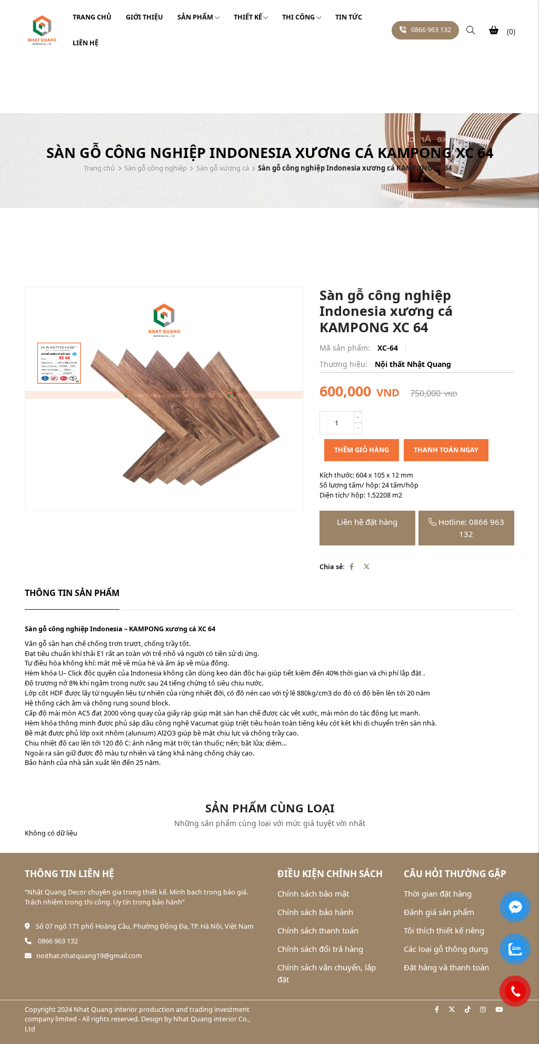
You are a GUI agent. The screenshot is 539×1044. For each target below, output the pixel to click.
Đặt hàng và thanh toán (446, 967)
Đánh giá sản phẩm (439, 912)
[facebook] (437, 1009)
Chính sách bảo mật (313, 893)
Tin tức (348, 17)
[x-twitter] (451, 1009)
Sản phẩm (195, 17)
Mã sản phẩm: (346, 348)
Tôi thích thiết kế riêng (444, 930)
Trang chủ (92, 17)
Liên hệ (85, 42)
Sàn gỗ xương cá (222, 168)
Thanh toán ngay (446, 449)
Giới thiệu (144, 17)
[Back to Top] (515, 1026)
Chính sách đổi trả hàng (320, 948)
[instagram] (483, 1009)
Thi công (298, 17)
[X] (366, 566)
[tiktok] (468, 1009)
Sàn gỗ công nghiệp (155, 168)
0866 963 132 (431, 29)
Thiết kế (248, 17)
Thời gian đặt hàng (438, 893)
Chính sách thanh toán (317, 930)
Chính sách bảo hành (315, 912)
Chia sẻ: (332, 566)
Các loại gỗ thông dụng (446, 948)
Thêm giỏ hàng (361, 449)
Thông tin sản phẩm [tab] (72, 593)
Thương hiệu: (345, 364)
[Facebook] (352, 566)
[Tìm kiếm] (470, 30)
